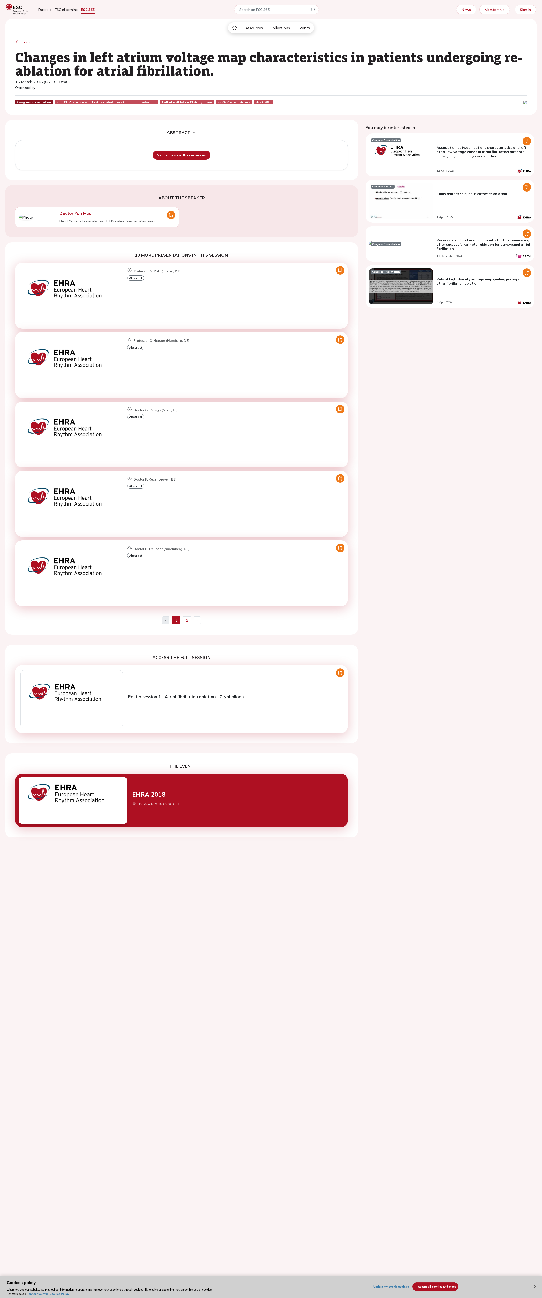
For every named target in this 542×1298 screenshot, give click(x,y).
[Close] (535, 1286)
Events (303, 27)
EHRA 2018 (148, 794)
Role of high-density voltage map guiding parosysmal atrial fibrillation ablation (481, 281)
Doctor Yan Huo (75, 213)
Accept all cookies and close (437, 1286)
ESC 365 (88, 9)
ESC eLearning (66, 9)
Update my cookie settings (391, 1286)
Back (26, 42)
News (466, 9)
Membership (495, 9)
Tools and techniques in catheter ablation (472, 194)
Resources (254, 27)
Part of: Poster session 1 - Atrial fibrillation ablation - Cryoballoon (106, 102)
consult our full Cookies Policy (49, 1293)
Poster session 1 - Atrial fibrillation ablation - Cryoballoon (186, 696)
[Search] (313, 10)
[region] (271, 1287)
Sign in (525, 9)
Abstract (135, 278)
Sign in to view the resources (181, 155)
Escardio (44, 9)
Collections (280, 27)
